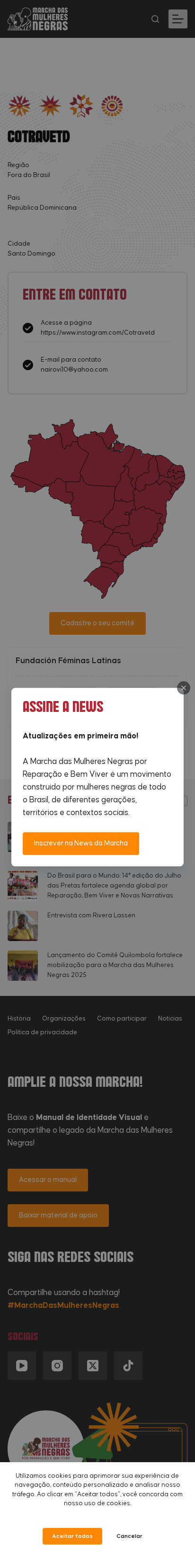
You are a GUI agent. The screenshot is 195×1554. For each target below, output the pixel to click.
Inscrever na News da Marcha (81, 843)
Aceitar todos (72, 1536)
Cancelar (129, 1536)
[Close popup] (183, 687)
